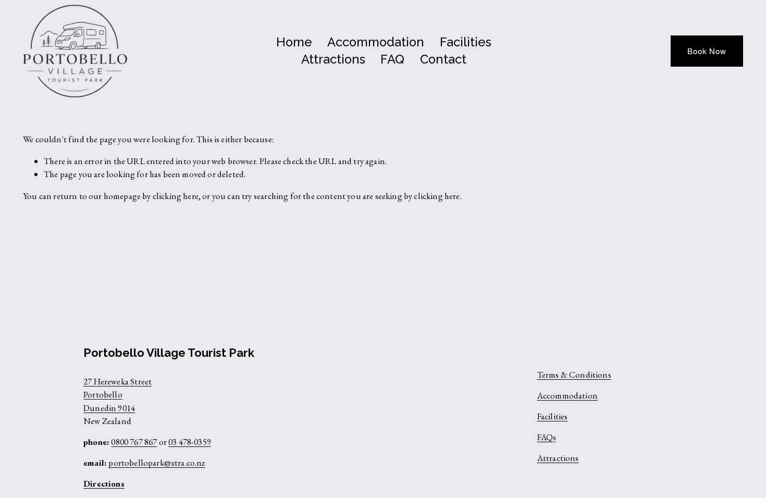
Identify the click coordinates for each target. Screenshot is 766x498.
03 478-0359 (189, 441)
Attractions (333, 59)
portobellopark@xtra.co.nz (156, 462)
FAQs (547, 437)
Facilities (465, 42)
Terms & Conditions (574, 374)
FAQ (392, 59)
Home (294, 42)
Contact (443, 59)
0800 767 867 (134, 441)
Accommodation (375, 42)
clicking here (176, 196)
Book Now (706, 50)
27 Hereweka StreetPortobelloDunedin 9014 (117, 394)
